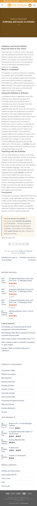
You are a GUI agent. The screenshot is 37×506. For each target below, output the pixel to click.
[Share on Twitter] (16, 244)
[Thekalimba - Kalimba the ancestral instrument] (17, 5)
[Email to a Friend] (20, 244)
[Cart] (30, 5)
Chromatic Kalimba (8, 393)
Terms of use (5, 478)
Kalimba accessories (8, 374)
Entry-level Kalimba (8, 397)
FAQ (3, 482)
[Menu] (34, 5)
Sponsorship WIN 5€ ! (9, 475)
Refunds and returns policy (10, 471)
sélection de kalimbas (23, 221)
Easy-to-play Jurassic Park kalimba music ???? (18, 339)
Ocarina (4, 412)
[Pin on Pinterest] (23, 244)
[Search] (2, 5)
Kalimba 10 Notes (7, 385)
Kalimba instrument (8, 382)
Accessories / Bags (8, 370)
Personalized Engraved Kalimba (12, 400)
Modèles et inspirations (18, 19)
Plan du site (5, 486)
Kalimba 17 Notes (7, 389)
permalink (22, 253)
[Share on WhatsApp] (9, 244)
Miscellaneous (6, 378)
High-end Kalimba (7, 404)
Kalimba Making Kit (8, 408)
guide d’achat (13, 231)
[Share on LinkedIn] (27, 244)
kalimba (26, 144)
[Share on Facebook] (13, 244)
